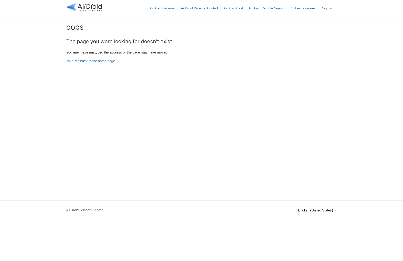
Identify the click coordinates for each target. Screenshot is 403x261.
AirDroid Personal (162, 8)
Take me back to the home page (90, 61)
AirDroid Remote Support (267, 8)
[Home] (84, 11)
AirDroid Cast (233, 8)
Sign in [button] (327, 8)
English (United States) (316, 210)
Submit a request (303, 8)
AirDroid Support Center (84, 210)
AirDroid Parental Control (199, 8)
